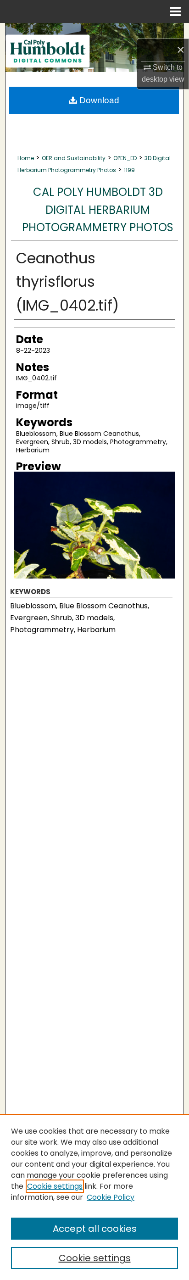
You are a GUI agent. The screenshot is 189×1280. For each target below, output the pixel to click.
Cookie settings (55, 1186)
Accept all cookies (95, 1228)
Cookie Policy (110, 1197)
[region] (94, 1197)
